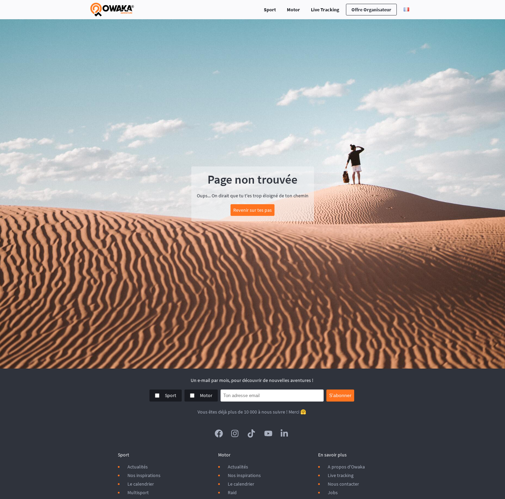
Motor (293, 10)
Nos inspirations (143, 475)
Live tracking (341, 475)
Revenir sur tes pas (252, 210)
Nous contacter (343, 484)
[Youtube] (268, 433)
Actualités (137, 467)
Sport (270, 10)
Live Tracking (325, 10)
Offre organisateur (371, 10)
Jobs (333, 492)
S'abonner (340, 395)
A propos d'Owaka (346, 467)
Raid (232, 492)
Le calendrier (140, 484)
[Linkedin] (285, 433)
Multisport (138, 492)
